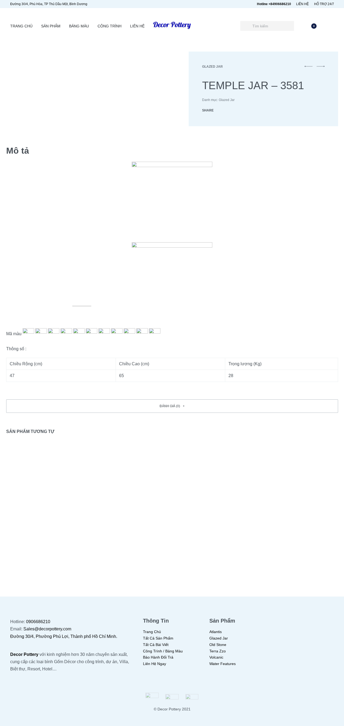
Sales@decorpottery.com (47, 629)
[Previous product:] (308, 69)
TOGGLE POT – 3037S (127, 546)
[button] (172, 406)
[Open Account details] (331, 26)
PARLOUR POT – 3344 (42, 546)
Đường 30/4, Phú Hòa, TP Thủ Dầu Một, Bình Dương (48, 4)
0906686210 (38, 621)
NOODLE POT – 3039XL (298, 546)
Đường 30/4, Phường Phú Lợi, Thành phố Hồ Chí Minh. (63, 636)
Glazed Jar (212, 66)
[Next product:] (321, 69)
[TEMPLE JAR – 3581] (221, 110)
